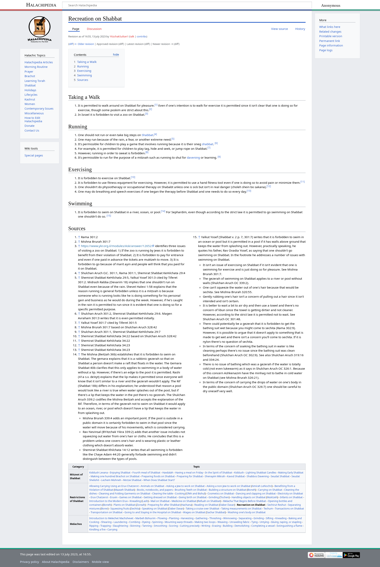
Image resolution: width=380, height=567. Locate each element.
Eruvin (113, 497)
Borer (104, 508)
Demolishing (242, 525)
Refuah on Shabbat (209, 501)
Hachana (186, 504)
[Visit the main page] (39, 29)
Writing (205, 525)
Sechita (135, 508)
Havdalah (167, 472)
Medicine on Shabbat (184, 501)
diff (71, 44)
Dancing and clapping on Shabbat (256, 493)
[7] (208, 147)
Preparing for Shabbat (190, 476)
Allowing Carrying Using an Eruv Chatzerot (114, 486)
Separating (245, 518)
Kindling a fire (97, 529)
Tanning (147, 525)
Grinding (214, 497)
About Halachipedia (55, 562)
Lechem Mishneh (111, 480)
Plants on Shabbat (124, 504)
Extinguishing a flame (289, 525)
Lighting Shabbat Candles (261, 472)
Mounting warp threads (179, 522)
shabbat (207, 144)
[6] (216, 143)
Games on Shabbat (130, 497)
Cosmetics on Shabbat (221, 493)
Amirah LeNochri (262, 486)
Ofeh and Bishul (195, 493)
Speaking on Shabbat (154, 508)
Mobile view (100, 562)
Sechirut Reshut (276, 504)
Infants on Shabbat (291, 497)
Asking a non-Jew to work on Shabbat (229, 486)
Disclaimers (81, 562)
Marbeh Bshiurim (145, 518)
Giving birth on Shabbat (193, 497)
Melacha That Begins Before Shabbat (244, 501)
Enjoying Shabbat (120, 472)
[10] (133, 177)
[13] (249, 190)
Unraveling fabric (239, 522)
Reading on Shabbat (206, 504)
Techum (268, 508)
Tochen (224, 497)
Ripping (93, 525)
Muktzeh (272, 497)
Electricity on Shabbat (290, 493)
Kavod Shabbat (236, 476)
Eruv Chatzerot (99, 497)
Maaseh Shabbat (124, 489)
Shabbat (147, 135)
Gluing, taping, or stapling (286, 522)
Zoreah (141, 504)
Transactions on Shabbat (289, 508)
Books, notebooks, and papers (155, 489)
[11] (302, 181)
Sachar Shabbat (216, 512)
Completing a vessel (263, 525)
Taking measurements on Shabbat (241, 508)
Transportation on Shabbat (107, 512)
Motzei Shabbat (132, 480)
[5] (172, 138)
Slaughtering (120, 525)
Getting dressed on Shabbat (160, 497)
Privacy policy (29, 562)
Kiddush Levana (98, 472)
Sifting (269, 518)
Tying (254, 522)
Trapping (105, 525)
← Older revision (84, 44)
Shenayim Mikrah (215, 476)
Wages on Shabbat (194, 512)
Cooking (180, 493)
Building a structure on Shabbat (227, 489)
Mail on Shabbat (160, 501)
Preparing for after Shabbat (164, 504)
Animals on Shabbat (152, 486)
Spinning (157, 522)
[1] (156, 104)
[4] (155, 134)
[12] (269, 186)
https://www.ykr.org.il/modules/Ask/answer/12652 (116, 246)
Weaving (223, 522)
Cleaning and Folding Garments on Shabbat (124, 493)
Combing (134, 522)
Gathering (201, 518)
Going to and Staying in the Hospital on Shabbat (152, 512)
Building (228, 525)
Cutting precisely (190, 525)
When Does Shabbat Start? (159, 480)
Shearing (106, 522)
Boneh (251, 489)
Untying (264, 522)
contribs (141, 36)
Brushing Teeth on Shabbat (191, 489)
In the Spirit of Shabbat (218, 472)
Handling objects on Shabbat (249, 497)
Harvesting (187, 518)
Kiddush (239, 472)
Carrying (112, 529)
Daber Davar (227, 504)
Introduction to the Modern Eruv (108, 501)
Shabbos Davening (258, 476)
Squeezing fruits (119, 508)
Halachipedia (41, 5)
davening (193, 157)
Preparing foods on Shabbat (158, 476)
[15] (109, 215)
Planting (174, 518)
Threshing (215, 518)
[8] (146, 152)
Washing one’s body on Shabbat (247, 512)
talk (132, 36)
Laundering (120, 522)
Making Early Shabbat (290, 472)
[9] (219, 156)
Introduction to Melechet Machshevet (111, 518)
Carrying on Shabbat (270, 489)
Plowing (162, 518)
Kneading (135, 501)
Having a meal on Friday (189, 472)
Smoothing (160, 525)
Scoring (173, 525)
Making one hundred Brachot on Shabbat (115, 476)
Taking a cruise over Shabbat (202, 508)
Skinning (135, 525)
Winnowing (230, 518)
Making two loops (205, 522)
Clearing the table (162, 493)
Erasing (216, 525)
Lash (145, 501)
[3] (146, 113)
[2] (150, 109)
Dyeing (146, 522)
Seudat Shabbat (280, 476)
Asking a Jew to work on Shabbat (185, 486)
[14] (163, 211)
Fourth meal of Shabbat (146, 472)
